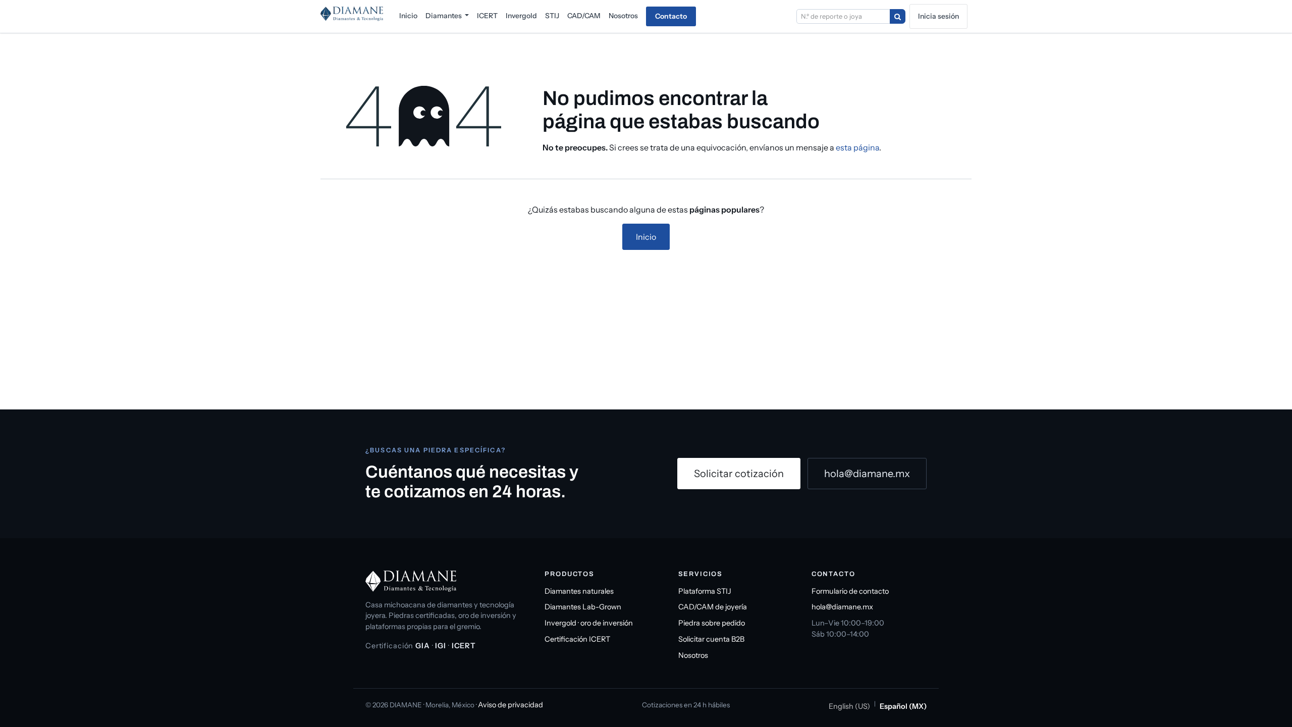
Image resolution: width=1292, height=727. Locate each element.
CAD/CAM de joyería (712, 606)
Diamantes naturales (579, 591)
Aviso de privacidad (510, 704)
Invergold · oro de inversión (589, 623)
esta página (857, 147)
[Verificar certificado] (897, 16)
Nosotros (693, 655)
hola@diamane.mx (867, 474)
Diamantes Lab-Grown (583, 606)
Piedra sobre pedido (711, 623)
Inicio (646, 237)
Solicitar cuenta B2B (711, 639)
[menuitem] (408, 16)
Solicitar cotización (739, 474)
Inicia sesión (938, 16)
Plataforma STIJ (704, 591)
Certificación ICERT (577, 639)
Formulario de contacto (850, 591)
